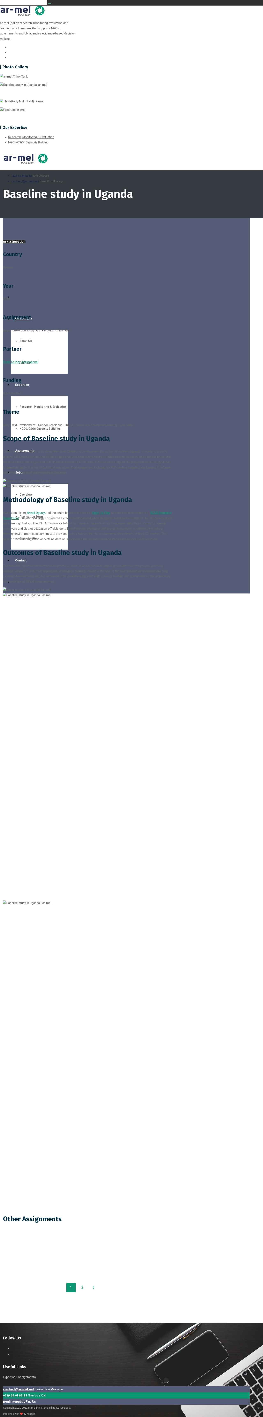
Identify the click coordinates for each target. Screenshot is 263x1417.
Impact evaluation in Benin (31, 10)
